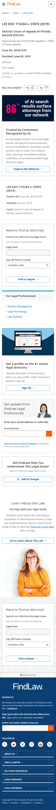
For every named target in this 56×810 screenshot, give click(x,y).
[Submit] (49, 434)
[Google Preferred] (49, 744)
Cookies (38, 802)
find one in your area (42, 526)
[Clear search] (47, 265)
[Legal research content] (51, 779)
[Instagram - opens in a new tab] (31, 744)
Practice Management (20, 306)
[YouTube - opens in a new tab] (13, 744)
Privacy (14, 802)
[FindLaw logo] (15, 4)
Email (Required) (11, 428)
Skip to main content (28, 3)
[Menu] (3, 4)
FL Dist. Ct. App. (27, 13)
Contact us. (12, 708)
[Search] (51, 4)
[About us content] (51, 754)
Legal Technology (17, 311)
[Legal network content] (51, 788)
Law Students (15, 316)
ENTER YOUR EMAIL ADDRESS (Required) (20, 723)
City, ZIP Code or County (18, 259)
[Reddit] (40, 744)
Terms (4, 802)
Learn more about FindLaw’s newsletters (20, 443)
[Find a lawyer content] (51, 762)
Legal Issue (12, 247)
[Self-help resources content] (51, 771)
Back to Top (29, 675)
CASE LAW (5, 13)
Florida (15, 13)
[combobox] (28, 252)
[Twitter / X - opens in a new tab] (22, 744)
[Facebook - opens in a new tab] (4, 744)
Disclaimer (26, 802)
